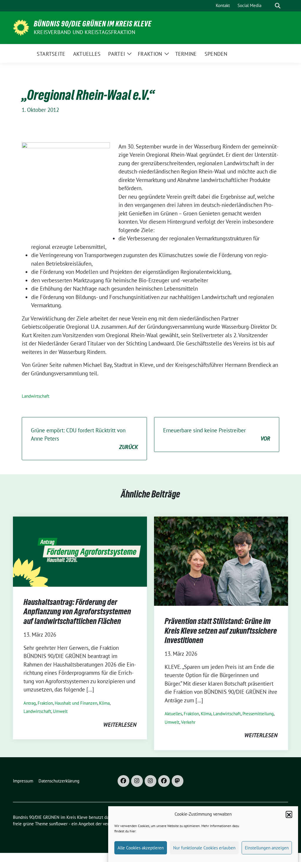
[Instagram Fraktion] (150, 781)
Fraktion (45, 703)
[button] (289, 814)
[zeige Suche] (277, 5)
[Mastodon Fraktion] (177, 781)
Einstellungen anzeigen (267, 848)
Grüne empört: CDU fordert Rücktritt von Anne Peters (84, 439)
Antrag (30, 703)
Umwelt (60, 711)
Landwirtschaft (35, 396)
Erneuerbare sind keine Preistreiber (216, 434)
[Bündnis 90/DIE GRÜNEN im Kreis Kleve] (21, 27)
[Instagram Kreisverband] (137, 781)
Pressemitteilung (258, 713)
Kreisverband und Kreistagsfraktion (84, 32)
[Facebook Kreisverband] (123, 781)
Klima (104, 703)
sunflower (58, 823)
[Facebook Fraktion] (164, 781)
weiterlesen (119, 724)
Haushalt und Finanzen (76, 703)
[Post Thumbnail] (80, 550)
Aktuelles (173, 713)
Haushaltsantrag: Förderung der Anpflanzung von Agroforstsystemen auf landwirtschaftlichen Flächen (77, 611)
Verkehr (188, 722)
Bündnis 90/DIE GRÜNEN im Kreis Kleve (93, 23)
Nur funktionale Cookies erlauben (204, 848)
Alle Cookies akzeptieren (141, 848)
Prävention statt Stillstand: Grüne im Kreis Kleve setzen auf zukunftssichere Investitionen (221, 630)
